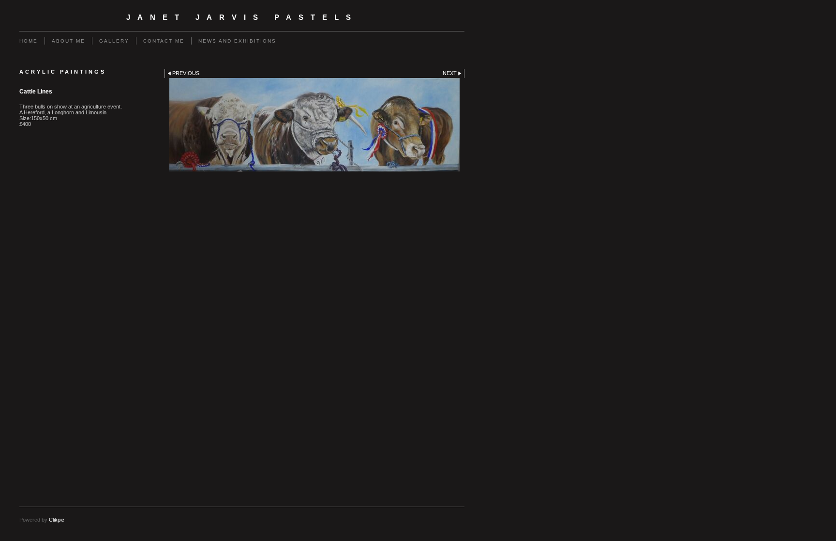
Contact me (163, 41)
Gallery (114, 41)
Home (28, 41)
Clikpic (56, 520)
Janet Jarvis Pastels (242, 17)
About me (68, 41)
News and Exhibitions (237, 41)
